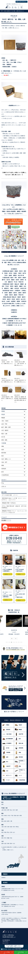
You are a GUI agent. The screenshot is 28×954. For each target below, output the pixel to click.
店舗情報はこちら (7, 574)
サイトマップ (5, 943)
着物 (2, 465)
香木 (2, 456)
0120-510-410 (9, 937)
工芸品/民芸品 (5, 475)
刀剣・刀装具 (4, 420)
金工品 (3, 436)
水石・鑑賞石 (4, 430)
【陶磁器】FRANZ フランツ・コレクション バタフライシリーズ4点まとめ (14, 511)
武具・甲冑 (4, 424)
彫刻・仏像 (4, 433)
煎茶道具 (3, 468)
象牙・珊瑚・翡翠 (6, 427)
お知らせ (3, 486)
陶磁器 (3, 417)
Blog (2, 483)
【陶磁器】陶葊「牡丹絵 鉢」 (9, 503)
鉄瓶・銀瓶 (4, 440)
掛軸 (2, 446)
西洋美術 (3, 452)
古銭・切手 (4, 462)
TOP (2, 11)
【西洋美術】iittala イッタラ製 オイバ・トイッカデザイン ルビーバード (13, 499)
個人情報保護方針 (6, 940)
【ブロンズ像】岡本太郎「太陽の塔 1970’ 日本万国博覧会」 (13, 506)
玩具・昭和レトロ (6, 459)
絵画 (2, 449)
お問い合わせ (5, 941)
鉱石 (2, 471)
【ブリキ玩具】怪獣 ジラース (9, 495)
